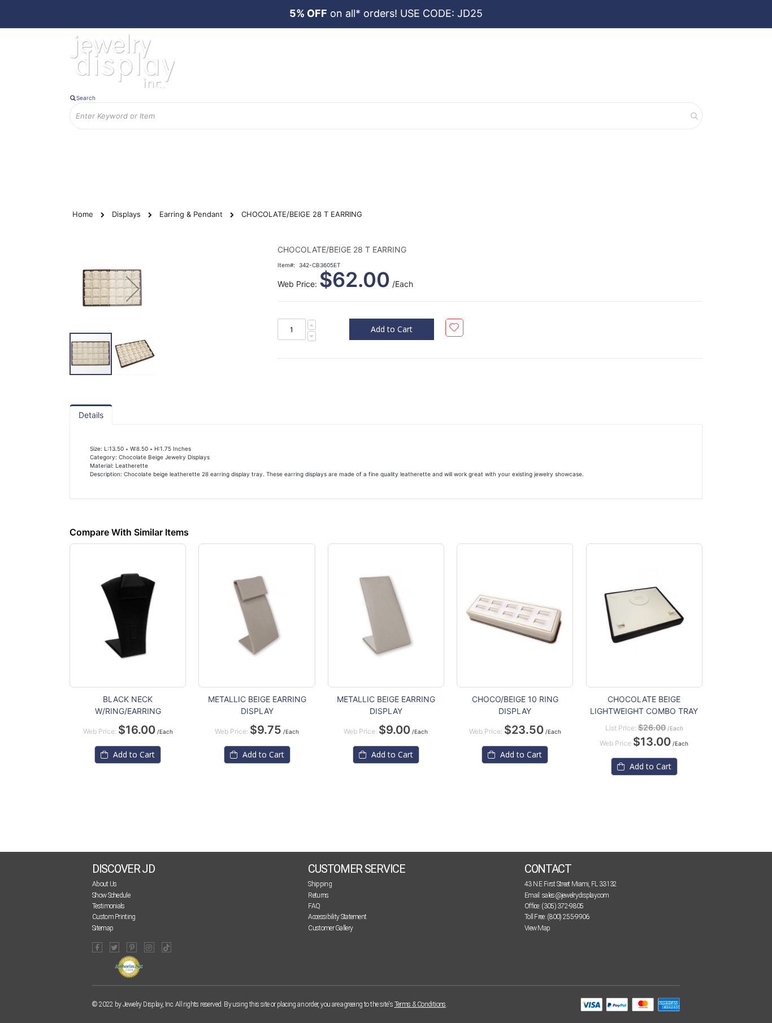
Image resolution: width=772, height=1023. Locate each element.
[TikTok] (167, 947)
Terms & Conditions (420, 1004)
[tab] (91, 414)
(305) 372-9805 (562, 906)
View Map (537, 928)
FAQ (314, 906)
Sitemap (102, 928)
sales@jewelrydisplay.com (575, 895)
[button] (132, 289)
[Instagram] (149, 947)
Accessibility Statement (337, 917)
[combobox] (386, 115)
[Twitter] (115, 947)
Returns (318, 895)
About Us (104, 884)
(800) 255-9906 (568, 917)
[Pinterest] (132, 947)
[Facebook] (97, 947)
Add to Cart (133, 754)
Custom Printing (114, 917)
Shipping (319, 884)
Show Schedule (111, 895)
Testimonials (108, 906)
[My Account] (188, 147)
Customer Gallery (330, 928)
